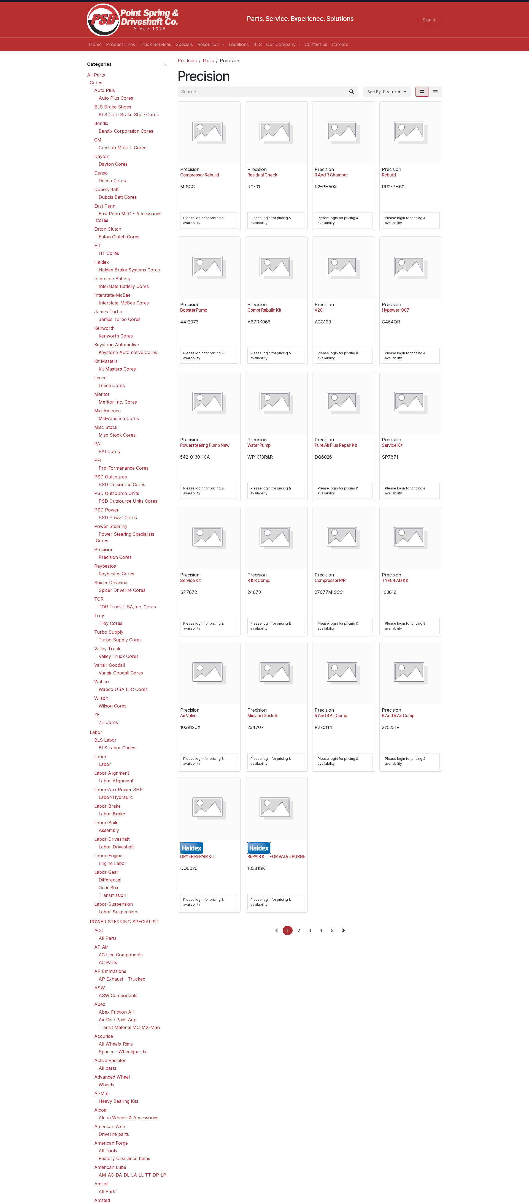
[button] (387, 91)
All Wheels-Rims (116, 1043)
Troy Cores (110, 623)
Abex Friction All (116, 1011)
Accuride (103, 1036)
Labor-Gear (106, 872)
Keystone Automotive (116, 344)
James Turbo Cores (120, 319)
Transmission (112, 895)
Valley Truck (107, 648)
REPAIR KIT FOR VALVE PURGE (276, 856)
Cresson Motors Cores (122, 147)
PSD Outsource (110, 476)
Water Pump (259, 445)
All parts (107, 1068)
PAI (98, 443)
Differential (110, 879)
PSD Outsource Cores (122, 484)
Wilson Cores (112, 705)
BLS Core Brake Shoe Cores (129, 114)
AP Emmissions (110, 971)
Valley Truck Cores (119, 656)
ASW (99, 987)
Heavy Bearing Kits (118, 1101)
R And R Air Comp (331, 715)
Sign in (429, 20)
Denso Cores (112, 180)
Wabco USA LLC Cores (123, 689)
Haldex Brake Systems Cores (129, 269)
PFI (97, 460)
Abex (99, 1004)
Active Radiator (110, 1060)
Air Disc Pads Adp (117, 1019)
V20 (319, 310)
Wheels (106, 1084)
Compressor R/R (330, 580)
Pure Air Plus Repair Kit (336, 445)
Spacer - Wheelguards (122, 1051)
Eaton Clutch (107, 229)
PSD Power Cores (118, 517)
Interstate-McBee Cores (124, 302)
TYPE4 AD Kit (395, 580)
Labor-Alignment (111, 772)
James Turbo (108, 311)
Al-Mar (101, 1093)
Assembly (109, 830)
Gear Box (108, 887)
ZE (97, 714)
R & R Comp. (258, 580)
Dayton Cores (113, 164)
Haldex (101, 262)
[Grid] (422, 91)
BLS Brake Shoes (112, 106)
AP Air (101, 946)
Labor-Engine (108, 855)
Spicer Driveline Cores (122, 590)
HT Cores (109, 253)
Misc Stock (105, 427)
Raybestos (105, 565)
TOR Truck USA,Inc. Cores (127, 606)
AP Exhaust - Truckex (122, 978)
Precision (104, 549)
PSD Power (106, 509)
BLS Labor (105, 739)
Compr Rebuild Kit (264, 310)
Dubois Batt (106, 189)
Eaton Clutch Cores (119, 236)
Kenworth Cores (116, 335)
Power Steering (110, 526)
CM (97, 139)
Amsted (102, 1200)
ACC (98, 930)
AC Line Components (121, 954)
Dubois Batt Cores (118, 197)
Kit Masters (106, 361)
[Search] (351, 91)
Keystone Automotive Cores (128, 352)
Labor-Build (106, 822)
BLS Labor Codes (117, 747)
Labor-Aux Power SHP (118, 789)
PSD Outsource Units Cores (128, 500)
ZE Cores (108, 722)
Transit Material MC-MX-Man (129, 1027)
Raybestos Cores (116, 573)
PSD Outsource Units (116, 493)
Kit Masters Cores (117, 368)
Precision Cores (115, 557)
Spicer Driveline (110, 582)
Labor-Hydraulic (116, 797)
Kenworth (104, 328)
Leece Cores (112, 385)
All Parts (96, 74)
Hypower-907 (395, 310)
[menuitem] (95, 44)
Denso (101, 172)
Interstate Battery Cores (124, 286)
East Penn (104, 205)
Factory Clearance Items (124, 1158)
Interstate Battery (112, 278)
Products (187, 60)
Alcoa (100, 1109)
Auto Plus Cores (116, 97)
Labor (96, 732)
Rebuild (389, 175)
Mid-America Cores (119, 418)
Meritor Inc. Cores (118, 401)
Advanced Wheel (112, 1076)
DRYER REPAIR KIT (197, 856)
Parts (208, 60)
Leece (100, 377)
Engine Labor (112, 863)
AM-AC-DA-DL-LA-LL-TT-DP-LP (132, 1174)
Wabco (101, 681)
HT (97, 245)
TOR (99, 599)
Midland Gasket (262, 715)
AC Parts (108, 962)
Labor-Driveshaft (111, 839)
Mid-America (107, 410)
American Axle (109, 1126)
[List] (435, 91)
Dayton (101, 156)
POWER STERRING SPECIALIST (124, 921)
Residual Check (262, 175)
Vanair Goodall (109, 665)
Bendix (101, 123)
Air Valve (188, 715)
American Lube (110, 1167)
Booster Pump (193, 310)
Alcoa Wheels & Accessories (128, 1117)
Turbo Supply (108, 632)
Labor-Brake (107, 806)
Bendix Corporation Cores (126, 131)
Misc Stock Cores (117, 434)
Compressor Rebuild (199, 175)
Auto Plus (104, 90)
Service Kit (392, 445)
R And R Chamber (331, 175)
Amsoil (101, 1183)
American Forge (111, 1142)
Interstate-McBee (112, 295)
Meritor (102, 394)
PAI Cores (109, 451)
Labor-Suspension (113, 904)
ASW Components (118, 995)
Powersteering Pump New (205, 445)
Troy (99, 615)
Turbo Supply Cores (120, 639)
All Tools (108, 1150)
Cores (96, 82)
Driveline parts (114, 1134)
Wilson (101, 698)
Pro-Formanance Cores (124, 467)
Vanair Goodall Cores (121, 672)
